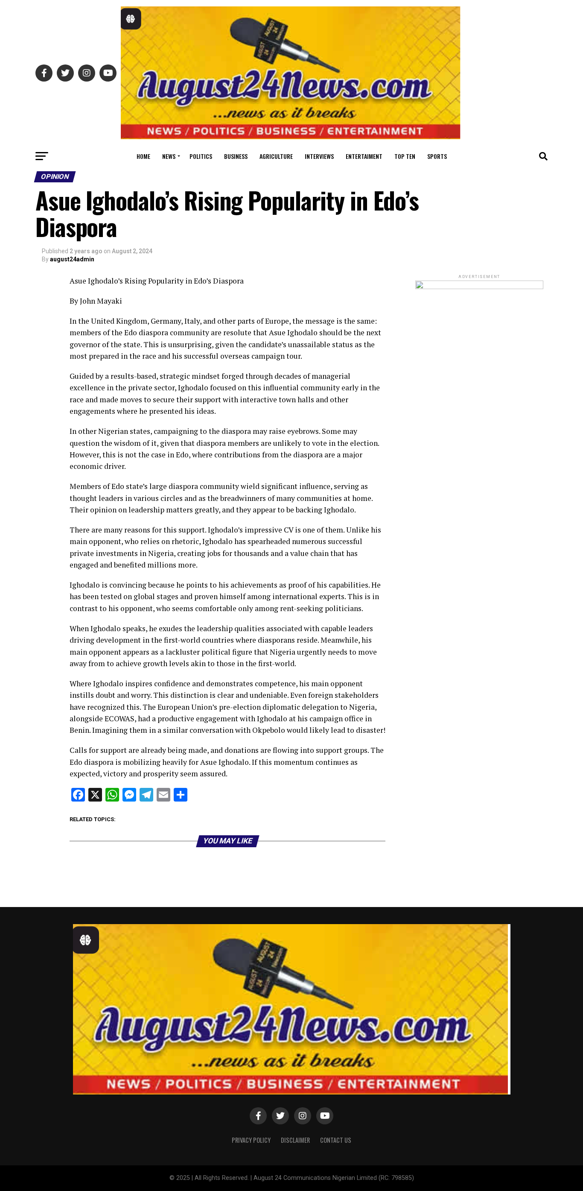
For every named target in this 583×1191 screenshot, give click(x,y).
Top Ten (404, 156)
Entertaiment (364, 156)
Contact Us (335, 1139)
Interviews (319, 156)
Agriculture (276, 156)
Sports (437, 156)
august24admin (72, 259)
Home (143, 156)
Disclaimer (295, 1139)
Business (236, 156)
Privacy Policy (251, 1139)
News (168, 156)
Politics (200, 156)
